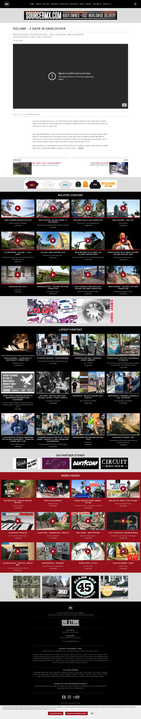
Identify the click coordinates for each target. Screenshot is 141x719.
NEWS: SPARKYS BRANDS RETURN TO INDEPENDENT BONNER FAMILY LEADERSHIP (18, 398)
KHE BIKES (42, 674)
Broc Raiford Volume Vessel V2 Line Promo (53, 221)
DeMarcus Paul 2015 (18, 287)
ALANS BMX (36, 672)
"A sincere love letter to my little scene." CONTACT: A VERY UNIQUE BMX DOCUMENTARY (53, 439)
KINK (47, 674)
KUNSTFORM (54, 674)
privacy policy (52, 709)
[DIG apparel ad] (70, 184)
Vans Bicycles (79, 688)
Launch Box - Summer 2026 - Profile (53, 533)
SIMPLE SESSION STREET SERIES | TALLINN (88, 501)
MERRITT (75, 674)
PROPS (94, 674)
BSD (51, 672)
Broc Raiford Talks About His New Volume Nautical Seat (123, 253)
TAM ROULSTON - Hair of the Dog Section (18, 501)
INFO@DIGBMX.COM (73, 641)
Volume (35, 121)
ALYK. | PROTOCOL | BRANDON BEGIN (123, 533)
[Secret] (26, 463)
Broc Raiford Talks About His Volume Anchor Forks (88, 253)
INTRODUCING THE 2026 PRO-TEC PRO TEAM (88, 438)
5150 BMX (61, 686)
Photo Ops (64, 4)
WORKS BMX (94, 676)
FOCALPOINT (97, 672)
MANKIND (68, 674)
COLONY (70, 672)
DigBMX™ (82, 613)
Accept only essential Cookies (76, 713)
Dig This (46, 4)
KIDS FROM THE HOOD (100, 163)
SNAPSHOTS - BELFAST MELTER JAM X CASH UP (88, 397)
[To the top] (70, 607)
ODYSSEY (82, 674)
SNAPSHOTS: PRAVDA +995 (123, 437)
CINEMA (64, 672)
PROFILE (88, 674)
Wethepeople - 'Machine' (53, 563)
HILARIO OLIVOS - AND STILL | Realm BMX (18, 564)
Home (32, 4)
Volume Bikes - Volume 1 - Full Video (17, 253)
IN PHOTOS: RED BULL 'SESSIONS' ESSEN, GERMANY (88, 359)
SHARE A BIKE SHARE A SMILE (70, 676)
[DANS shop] (85, 463)
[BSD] (56, 587)
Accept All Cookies (55, 713)
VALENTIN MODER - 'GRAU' (123, 563)
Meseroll (76, 686)
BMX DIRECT (45, 672)
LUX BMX (61, 674)
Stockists (74, 4)
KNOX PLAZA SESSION (53, 501)
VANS (87, 676)
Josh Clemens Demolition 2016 (17, 220)
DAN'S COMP (88, 672)
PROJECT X (107, 4)
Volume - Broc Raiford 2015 (53, 252)
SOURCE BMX (46, 676)
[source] (70, 15)
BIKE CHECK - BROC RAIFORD (88, 533)
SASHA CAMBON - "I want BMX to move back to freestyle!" (18, 359)
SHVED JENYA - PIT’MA (88, 563)
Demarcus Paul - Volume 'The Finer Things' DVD (52, 287)
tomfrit (70, 703)
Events (88, 4)
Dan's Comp (52, 686)
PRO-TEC (100, 674)
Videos (38, 4)
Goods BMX (68, 686)
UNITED (82, 676)
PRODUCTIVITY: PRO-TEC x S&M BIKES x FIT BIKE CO (123, 359)
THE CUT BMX (78, 672)
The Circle (97, 4)
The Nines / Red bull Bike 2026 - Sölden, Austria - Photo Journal (53, 397)
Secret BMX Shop (100, 686)
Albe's (37, 686)
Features (54, 4)
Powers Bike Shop (87, 686)
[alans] (85, 587)
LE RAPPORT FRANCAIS (18, 533)
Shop (82, 4)
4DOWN (101, 676)
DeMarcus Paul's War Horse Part (88, 220)
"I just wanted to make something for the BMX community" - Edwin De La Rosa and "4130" (18, 439)
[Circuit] (114, 463)
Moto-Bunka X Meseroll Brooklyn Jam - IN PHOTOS (123, 397)
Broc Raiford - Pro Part (123, 220)
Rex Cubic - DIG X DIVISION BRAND (46, 163)
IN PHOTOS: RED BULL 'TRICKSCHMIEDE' (53, 358)
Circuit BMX (44, 686)
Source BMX (61, 688)
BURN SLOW (57, 672)
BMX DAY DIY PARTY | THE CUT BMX (123, 501)
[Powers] (56, 463)
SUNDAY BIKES (55, 676)
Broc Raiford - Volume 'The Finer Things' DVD (123, 287)
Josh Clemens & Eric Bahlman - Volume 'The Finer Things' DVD (88, 287)
